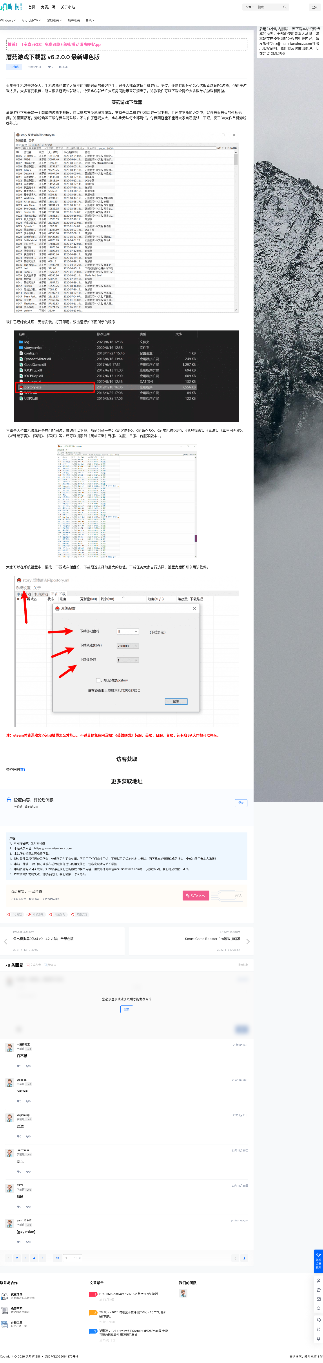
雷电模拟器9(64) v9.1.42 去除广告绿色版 (43, 939)
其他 (88, 20)
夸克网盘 (13, 769)
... (50, 1258)
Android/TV (30, 20)
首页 (31, 7)
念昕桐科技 (32, 1356)
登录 (315, 7)
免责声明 (48, 7)
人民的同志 (23, 1044)
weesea (22, 1079)
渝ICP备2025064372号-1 (61, 1356)
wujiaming (23, 1115)
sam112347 (24, 1220)
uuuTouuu (23, 1150)
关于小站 (68, 7)
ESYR (20, 1185)
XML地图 (278, 53)
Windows (6, 20)
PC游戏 (14, 67)
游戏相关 (53, 20)
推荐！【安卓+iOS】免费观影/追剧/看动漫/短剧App (54, 44)
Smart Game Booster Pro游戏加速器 (212, 939)
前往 (23, 769)
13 (57, 1258)
